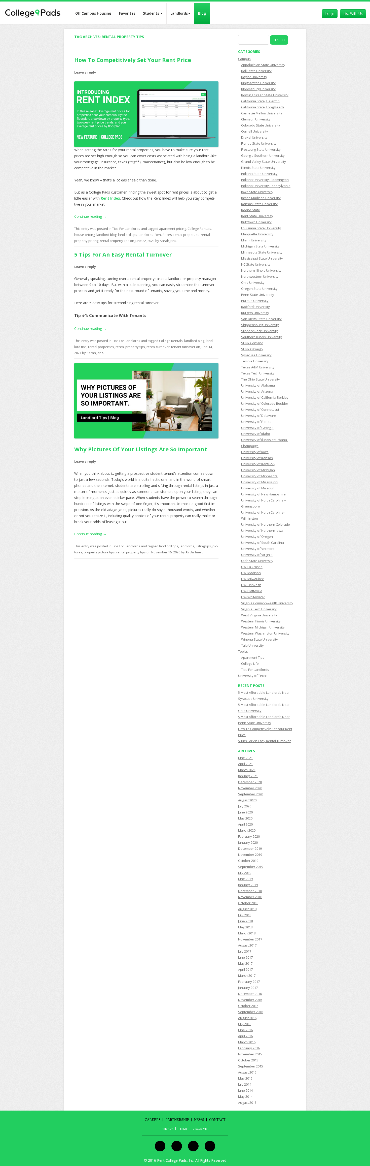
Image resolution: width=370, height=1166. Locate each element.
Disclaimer (200, 1128)
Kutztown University (256, 222)
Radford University (255, 306)
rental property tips (114, 240)
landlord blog (106, 234)
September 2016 (250, 1012)
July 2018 (244, 915)
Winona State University (259, 639)
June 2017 (245, 957)
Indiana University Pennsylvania (265, 185)
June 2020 (245, 812)
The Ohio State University (260, 379)
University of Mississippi (259, 482)
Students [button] (151, 13)
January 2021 (248, 776)
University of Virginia (257, 554)
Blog (202, 13)
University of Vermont (257, 548)
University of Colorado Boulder (264, 403)
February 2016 (249, 1048)
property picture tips (99, 552)
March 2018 (246, 933)
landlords (146, 234)
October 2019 (248, 860)
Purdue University (255, 300)
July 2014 (244, 1084)
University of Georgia (257, 427)
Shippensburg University (260, 325)
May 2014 (245, 1096)
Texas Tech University (258, 373)
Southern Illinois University (261, 337)
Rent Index (110, 198)
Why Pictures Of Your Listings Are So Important (140, 449)
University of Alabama (258, 385)
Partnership (177, 1120)
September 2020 (250, 794)
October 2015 (248, 1060)
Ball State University (256, 71)
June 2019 (245, 878)
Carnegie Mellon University (261, 113)
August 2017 (247, 945)
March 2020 (246, 830)
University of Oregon (257, 536)
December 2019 (250, 848)
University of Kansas (257, 458)
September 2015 (250, 1066)
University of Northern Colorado (265, 524)
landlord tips (127, 234)
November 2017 (250, 939)
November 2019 (250, 854)
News (199, 1120)
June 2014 (245, 1090)
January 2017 (248, 987)
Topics (243, 651)
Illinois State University (258, 167)
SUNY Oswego (252, 349)
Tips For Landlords (126, 228)
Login (329, 13)
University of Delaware (258, 415)
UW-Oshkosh (251, 585)
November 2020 (250, 788)
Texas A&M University (257, 367)
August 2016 (247, 1018)
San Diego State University (261, 319)
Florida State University (258, 143)
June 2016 (245, 1030)
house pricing (84, 234)
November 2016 (250, 999)
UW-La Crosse (252, 566)
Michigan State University (260, 246)
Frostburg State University (261, 149)
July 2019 (244, 872)
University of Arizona (257, 391)
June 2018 (245, 921)
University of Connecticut (260, 409)
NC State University (255, 264)
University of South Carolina (262, 542)
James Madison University (261, 198)
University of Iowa (255, 452)
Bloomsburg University (258, 89)
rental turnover (158, 346)
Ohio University (253, 282)
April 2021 (245, 764)
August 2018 (247, 909)
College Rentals (199, 228)
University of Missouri (257, 488)
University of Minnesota (259, 476)
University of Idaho (255, 433)
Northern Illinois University (261, 270)
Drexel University (254, 137)
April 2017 (245, 969)
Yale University (252, 645)
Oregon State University (259, 288)
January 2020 (248, 842)
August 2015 (247, 1072)
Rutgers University (255, 312)
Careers (153, 1120)
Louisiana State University (261, 228)
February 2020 (249, 836)
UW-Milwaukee (252, 579)
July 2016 (244, 1024)
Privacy (167, 1128)
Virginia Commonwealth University (267, 603)
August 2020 (247, 800)
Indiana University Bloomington (265, 179)
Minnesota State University (261, 252)
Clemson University (256, 119)
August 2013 (247, 1102)
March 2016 (246, 1042)
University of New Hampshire (263, 494)
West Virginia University (259, 615)
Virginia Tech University (259, 609)
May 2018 (245, 927)
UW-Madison (251, 573)
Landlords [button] (179, 13)
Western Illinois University (261, 621)
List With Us (353, 13)
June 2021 (245, 757)
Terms (182, 1128)
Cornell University (254, 131)
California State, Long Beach (262, 107)
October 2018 (248, 903)
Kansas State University (259, 204)
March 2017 (246, 975)
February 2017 (249, 981)
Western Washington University (265, 633)
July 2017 (244, 951)
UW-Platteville (251, 591)
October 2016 (248, 1005)
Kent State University (257, 216)
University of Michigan (258, 470)
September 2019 (250, 866)
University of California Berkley (264, 397)
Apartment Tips (252, 657)
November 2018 (250, 897)
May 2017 (245, 963)
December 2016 (250, 993)
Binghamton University (258, 83)
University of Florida (256, 421)
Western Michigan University (263, 627)
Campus (244, 58)
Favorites (127, 13)
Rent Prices (163, 234)
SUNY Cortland (252, 343)
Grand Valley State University (263, 161)
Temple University (255, 361)
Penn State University (257, 294)
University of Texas (253, 675)
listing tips (203, 546)
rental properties (186, 234)
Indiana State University (259, 173)
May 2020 (245, 818)
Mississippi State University (262, 258)
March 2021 (246, 770)
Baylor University (254, 77)
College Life (250, 663)
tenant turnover (183, 346)
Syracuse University (256, 355)
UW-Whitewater (253, 597)
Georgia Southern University (263, 155)
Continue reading (90, 216)
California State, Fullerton (260, 101)
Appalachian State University (263, 64)
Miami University (253, 240)
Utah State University (257, 560)
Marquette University (257, 234)
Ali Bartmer (194, 552)
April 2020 (245, 824)
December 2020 (250, 782)
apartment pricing (172, 228)
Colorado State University (260, 125)
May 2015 (245, 1078)
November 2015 (250, 1054)
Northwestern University (259, 276)
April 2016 (245, 1036)
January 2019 (248, 885)
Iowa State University (257, 192)
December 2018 (250, 891)
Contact (217, 1120)
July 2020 (244, 806)
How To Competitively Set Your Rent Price (132, 60)
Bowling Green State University (264, 95)
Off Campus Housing (93, 13)
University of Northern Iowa (262, 530)
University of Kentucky (258, 464)
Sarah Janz (168, 240)
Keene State (250, 210)
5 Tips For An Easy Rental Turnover (123, 254)
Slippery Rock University (259, 331)
